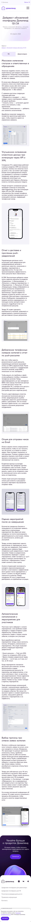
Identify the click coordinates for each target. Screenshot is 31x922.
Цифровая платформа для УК (11, 891)
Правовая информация (9, 897)
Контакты (4, 900)
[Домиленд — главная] (9, 8)
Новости (4, 45)
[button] (15, 856)
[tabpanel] (15, 64)
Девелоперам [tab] (22, 54)
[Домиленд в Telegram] (28, 881)
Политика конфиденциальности (11, 894)
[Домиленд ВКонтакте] (23, 881)
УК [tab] (9, 54)
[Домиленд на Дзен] (18, 881)
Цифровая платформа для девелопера (14, 888)
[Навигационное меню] (28, 8)
